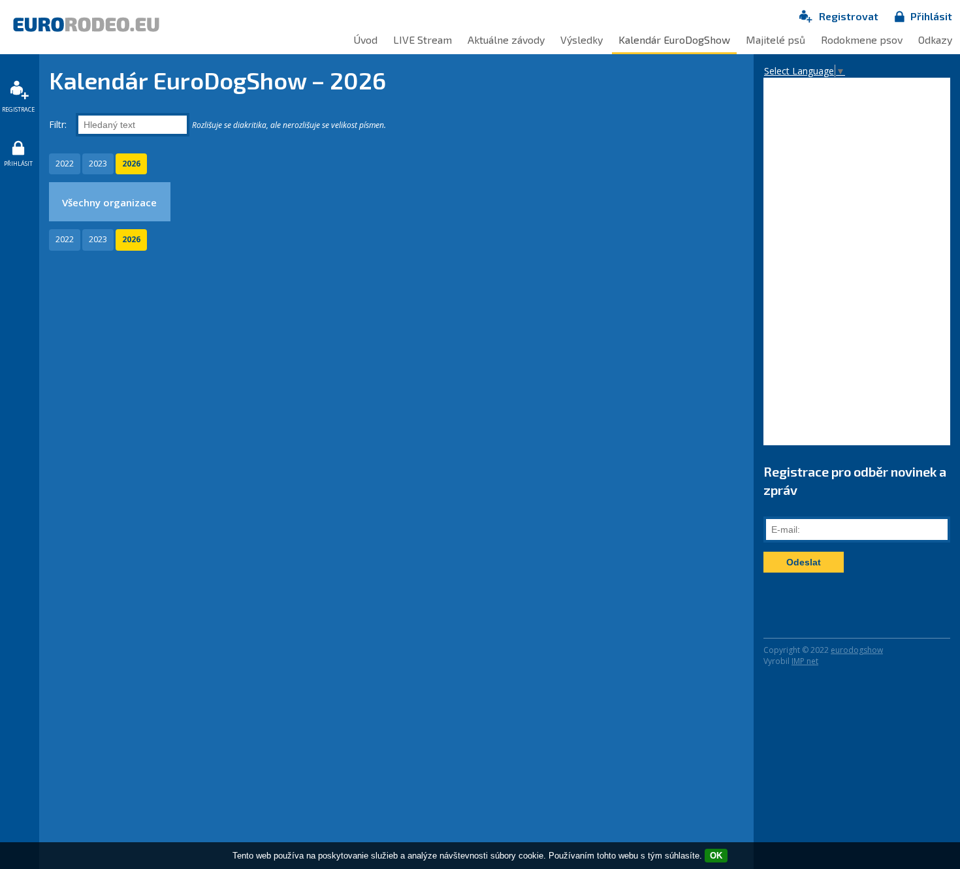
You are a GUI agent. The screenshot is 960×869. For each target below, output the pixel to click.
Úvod (365, 39)
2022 (65, 163)
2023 (98, 163)
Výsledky (581, 39)
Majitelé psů (775, 39)
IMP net (805, 661)
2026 (131, 163)
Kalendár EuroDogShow (674, 39)
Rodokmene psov (862, 39)
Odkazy (935, 39)
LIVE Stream (422, 39)
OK (716, 856)
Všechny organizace (109, 202)
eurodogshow (857, 650)
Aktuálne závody (506, 39)
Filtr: (59, 124)
